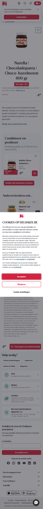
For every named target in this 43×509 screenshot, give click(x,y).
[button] (36, 502)
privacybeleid (20, 259)
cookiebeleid (31, 259)
